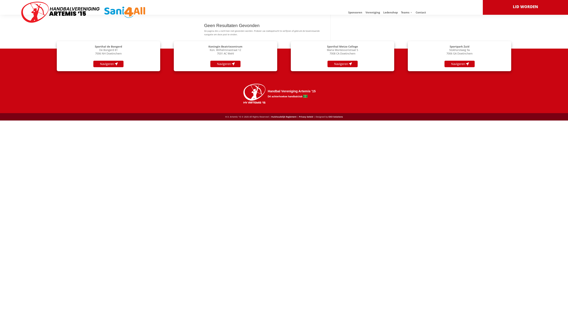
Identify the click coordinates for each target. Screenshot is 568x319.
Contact (421, 12)
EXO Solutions (336, 116)
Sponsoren (355, 12)
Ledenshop (390, 12)
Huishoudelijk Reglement (284, 116)
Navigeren (107, 64)
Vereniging (373, 12)
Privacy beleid (306, 116)
